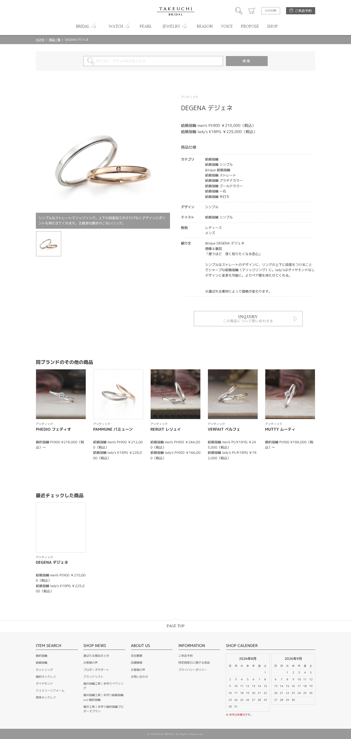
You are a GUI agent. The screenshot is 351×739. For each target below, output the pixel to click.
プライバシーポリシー (192, 670)
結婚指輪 (41, 663)
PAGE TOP (176, 626)
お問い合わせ (139, 677)
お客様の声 (90, 663)
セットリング (44, 670)
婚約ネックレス (46, 677)
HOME (40, 40)
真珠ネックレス (46, 697)
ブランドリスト (93, 677)
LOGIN (270, 10)
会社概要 (136, 656)
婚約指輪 (41, 656)
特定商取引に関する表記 (194, 663)
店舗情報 (136, 663)
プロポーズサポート (96, 670)
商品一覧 (54, 40)
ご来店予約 (303, 10)
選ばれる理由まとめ (96, 656)
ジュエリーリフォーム (50, 690)
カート (251, 10)
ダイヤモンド (44, 684)
